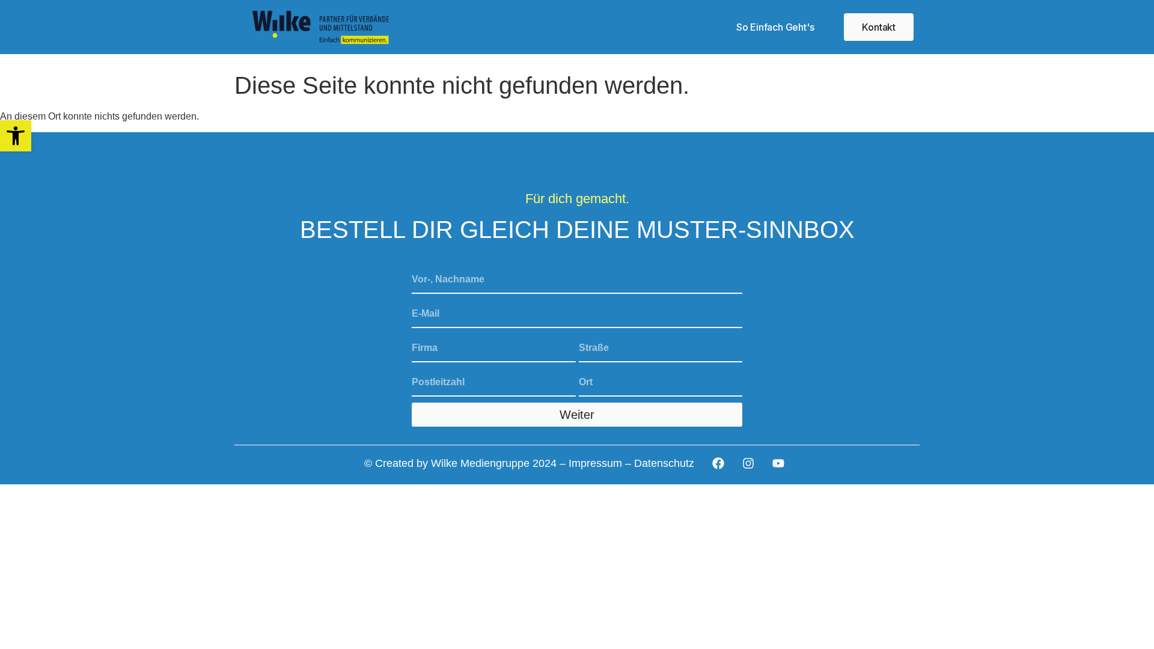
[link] (15, 135)
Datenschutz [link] (664, 463)
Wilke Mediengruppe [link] (480, 463)
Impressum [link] (595, 463)
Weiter (577, 414)
